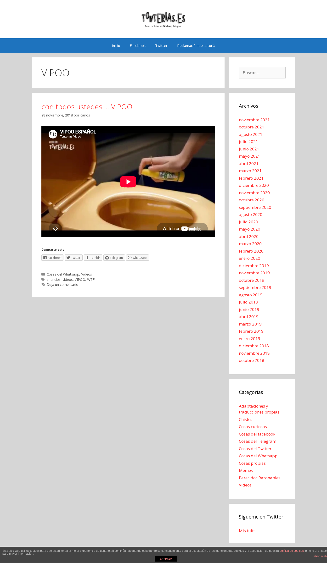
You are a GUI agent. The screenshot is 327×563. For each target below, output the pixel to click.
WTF (91, 279)
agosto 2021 (250, 134)
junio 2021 (249, 149)
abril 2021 (249, 163)
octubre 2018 (251, 360)
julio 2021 (248, 141)
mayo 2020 (249, 229)
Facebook (138, 45)
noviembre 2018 (254, 353)
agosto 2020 (250, 214)
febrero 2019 (251, 331)
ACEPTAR (166, 559)
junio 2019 (249, 309)
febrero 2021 (251, 178)
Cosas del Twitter (255, 448)
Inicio (116, 45)
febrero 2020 (251, 251)
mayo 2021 (249, 156)
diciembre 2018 (254, 345)
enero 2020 (249, 258)
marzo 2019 (250, 324)
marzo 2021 (250, 170)
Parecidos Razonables (259, 477)
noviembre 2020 (254, 192)
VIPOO (80, 279)
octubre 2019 (251, 280)
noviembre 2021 (254, 119)
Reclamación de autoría (196, 45)
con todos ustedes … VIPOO (86, 106)
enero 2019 (249, 338)
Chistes (245, 419)
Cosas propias (252, 463)
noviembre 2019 (254, 273)
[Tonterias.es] (163, 19)
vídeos (67, 279)
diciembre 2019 (254, 265)
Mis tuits (247, 530)
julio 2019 (248, 302)
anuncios (54, 279)
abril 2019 (249, 316)
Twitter (161, 45)
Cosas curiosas (253, 426)
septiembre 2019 (255, 287)
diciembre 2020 (254, 185)
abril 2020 (249, 236)
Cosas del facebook (257, 434)
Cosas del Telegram (257, 441)
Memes (246, 470)
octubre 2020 (251, 200)
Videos (86, 274)
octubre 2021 (251, 127)
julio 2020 (248, 222)
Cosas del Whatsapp (63, 274)
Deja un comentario (62, 284)
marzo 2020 (250, 243)
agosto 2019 (250, 295)
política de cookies (292, 550)
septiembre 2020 (255, 207)
